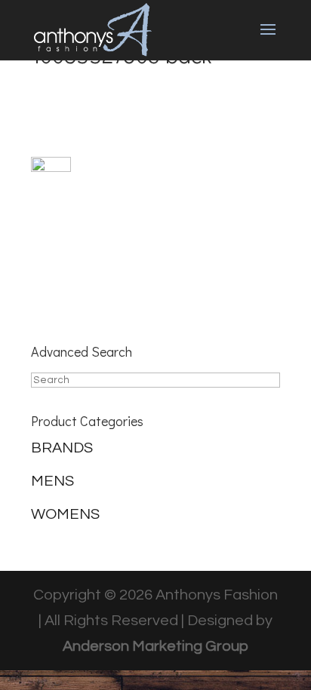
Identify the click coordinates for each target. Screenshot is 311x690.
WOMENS (65, 514)
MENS (52, 481)
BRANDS (62, 447)
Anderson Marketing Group (155, 646)
